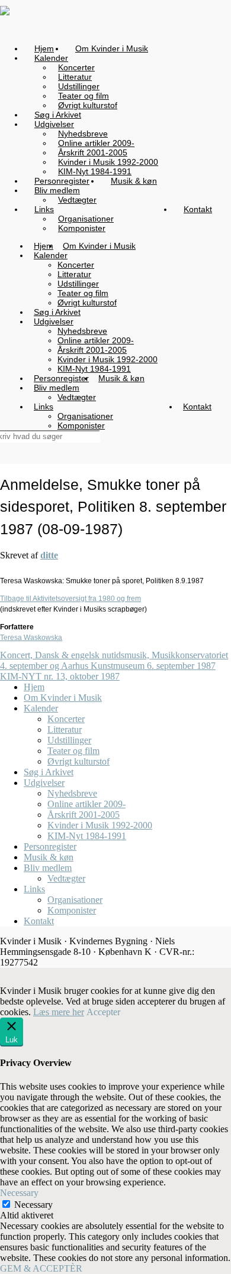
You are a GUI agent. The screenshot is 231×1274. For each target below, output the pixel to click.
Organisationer (74, 900)
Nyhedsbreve (72, 793)
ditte (49, 555)
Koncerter (66, 719)
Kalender (41, 708)
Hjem (34, 687)
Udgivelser (44, 783)
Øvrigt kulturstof (78, 761)
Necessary (33, 1205)
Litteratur (64, 729)
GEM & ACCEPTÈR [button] (41, 1268)
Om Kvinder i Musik (63, 698)
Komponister (71, 910)
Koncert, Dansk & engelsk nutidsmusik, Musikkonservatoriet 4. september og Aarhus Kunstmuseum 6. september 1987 (114, 660)
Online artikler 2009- (86, 804)
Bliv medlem (48, 868)
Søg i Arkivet (48, 772)
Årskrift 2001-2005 (83, 815)
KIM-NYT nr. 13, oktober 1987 (60, 676)
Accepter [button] (103, 1012)
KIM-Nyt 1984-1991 (86, 836)
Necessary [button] (19, 1193)
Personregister (50, 846)
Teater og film (73, 751)
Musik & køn (48, 857)
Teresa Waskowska (31, 637)
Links (34, 889)
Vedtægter (66, 878)
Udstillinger (69, 740)
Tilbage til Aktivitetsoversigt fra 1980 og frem (70, 598)
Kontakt (39, 921)
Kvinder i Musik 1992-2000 (99, 825)
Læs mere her (58, 1012)
